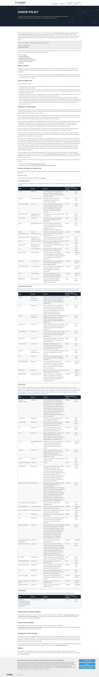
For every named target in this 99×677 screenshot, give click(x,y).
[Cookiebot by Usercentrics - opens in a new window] (10, 675)
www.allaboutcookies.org (61, 645)
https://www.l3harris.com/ (61, 33)
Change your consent (23, 47)
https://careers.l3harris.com (44, 34)
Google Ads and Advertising (25, 58)
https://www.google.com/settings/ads (57, 154)
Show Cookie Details (22, 175)
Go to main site (70, 2)
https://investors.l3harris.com (29, 34)
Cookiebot (43, 178)
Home (19, 7)
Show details (20, 674)
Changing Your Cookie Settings (26, 61)
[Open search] (80, 3)
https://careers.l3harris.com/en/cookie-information (30, 627)
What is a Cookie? (23, 54)
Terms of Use (69, 671)
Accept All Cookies (87, 660)
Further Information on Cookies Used (27, 59)
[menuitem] (78, 2)
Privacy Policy (53, 670)
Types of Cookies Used (24, 56)
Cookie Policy (54, 667)
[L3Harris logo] (20, 2)
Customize (86, 664)
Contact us (21, 63)
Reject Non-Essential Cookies (87, 667)
